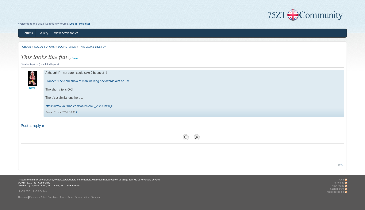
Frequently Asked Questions (43, 197)
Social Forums (44, 46)
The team (23, 197)
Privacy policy (82, 197)
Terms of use (66, 197)
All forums (339, 182)
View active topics (66, 33)
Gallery (43, 33)
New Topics (338, 185)
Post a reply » (32, 125)
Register (84, 23)
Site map (95, 197)
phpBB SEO (24, 191)
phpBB (34, 185)
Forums (28, 33)
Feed (341, 179)
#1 (77, 112)
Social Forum (67, 46)
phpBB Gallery (39, 191)
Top (342, 165)
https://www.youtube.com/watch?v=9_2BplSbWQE (79, 106)
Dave (74, 58)
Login (73, 23)
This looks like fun (92, 46)
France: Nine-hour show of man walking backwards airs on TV (87, 81)
